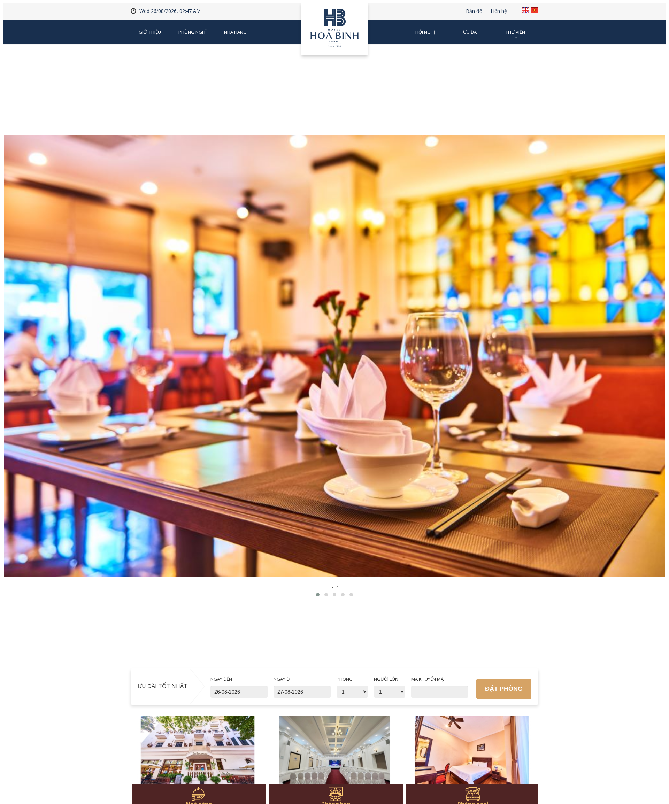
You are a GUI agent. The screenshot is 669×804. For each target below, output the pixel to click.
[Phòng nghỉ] (472, 754)
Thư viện (515, 32)
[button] (318, 594)
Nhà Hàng (235, 32)
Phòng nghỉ (192, 32)
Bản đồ (474, 11)
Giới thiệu (150, 32)
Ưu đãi (470, 32)
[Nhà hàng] (197, 754)
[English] (525, 10)
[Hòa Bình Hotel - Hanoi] (334, 31)
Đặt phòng (504, 688)
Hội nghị (425, 32)
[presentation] (332, 586)
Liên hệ (499, 11)
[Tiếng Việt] (534, 10)
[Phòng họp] (334, 754)
